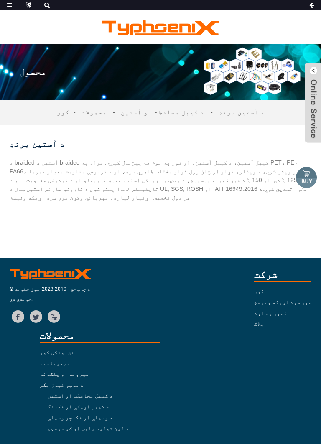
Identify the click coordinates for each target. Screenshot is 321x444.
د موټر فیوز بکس (62, 385)
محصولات (94, 112)
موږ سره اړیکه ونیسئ (282, 302)
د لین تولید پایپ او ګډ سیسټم (88, 428)
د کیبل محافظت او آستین (162, 112)
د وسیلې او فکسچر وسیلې (80, 417)
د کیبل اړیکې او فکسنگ (79, 406)
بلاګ (259, 324)
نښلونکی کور (57, 352)
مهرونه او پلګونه (64, 374)
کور (63, 112)
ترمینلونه (55, 363)
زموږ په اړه (270, 313)
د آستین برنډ (242, 112)
